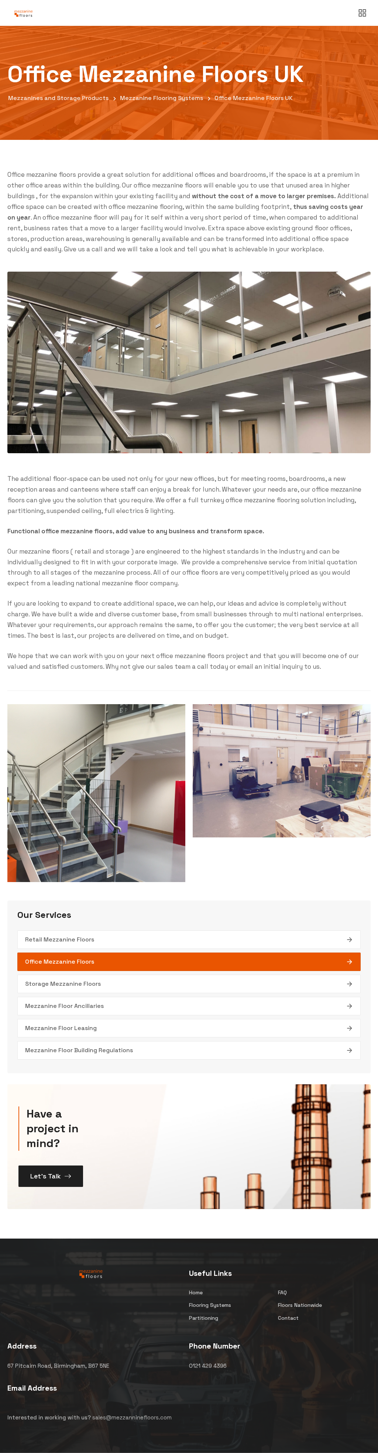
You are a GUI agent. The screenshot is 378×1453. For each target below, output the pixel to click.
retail (83, 551)
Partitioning (203, 1318)
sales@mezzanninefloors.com (132, 1417)
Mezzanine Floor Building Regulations (79, 1050)
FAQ (282, 1292)
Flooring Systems (210, 1305)
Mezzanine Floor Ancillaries (64, 1006)
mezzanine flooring (271, 500)
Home (196, 1292)
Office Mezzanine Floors (59, 961)
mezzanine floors (51, 175)
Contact (288, 1318)
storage (118, 551)
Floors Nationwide (300, 1305)
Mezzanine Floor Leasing (61, 1028)
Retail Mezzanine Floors (59, 939)
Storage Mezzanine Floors (63, 984)
